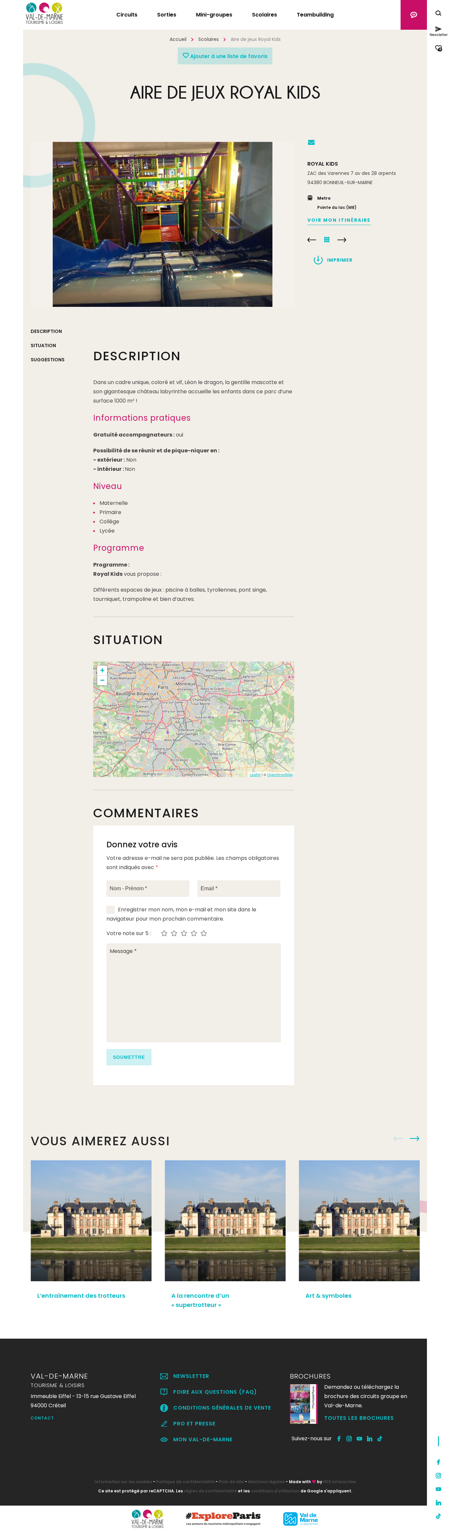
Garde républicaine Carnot (311, 240)
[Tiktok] (438, 1516)
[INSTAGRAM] (349, 1438)
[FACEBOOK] (339, 1438)
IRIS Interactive (339, 1481)
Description (46, 331)
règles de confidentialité (210, 1491)
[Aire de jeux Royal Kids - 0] (162, 224)
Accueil (178, 39)
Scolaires (264, 14)
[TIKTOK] (380, 1438)
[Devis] (414, 15)
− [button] (102, 680)
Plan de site (231, 1481)
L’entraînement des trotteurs (81, 1295)
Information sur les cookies (123, 1481)
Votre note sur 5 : (128, 933)
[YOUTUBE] (359, 1438)
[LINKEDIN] (370, 1438)
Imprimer (339, 260)
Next (414, 1138)
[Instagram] (438, 1475)
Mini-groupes (214, 14)
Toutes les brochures (359, 1418)
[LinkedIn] (438, 1502)
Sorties (166, 14)
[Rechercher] (438, 14)
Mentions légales (266, 1481)
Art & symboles (328, 1295)
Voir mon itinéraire (339, 220)
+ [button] (102, 670)
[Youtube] (438, 1489)
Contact (42, 1418)
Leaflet (255, 774)
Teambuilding (315, 14)
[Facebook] (438, 1462)
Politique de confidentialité (185, 1481)
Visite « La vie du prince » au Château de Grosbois (341, 240)
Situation (43, 345)
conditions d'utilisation (275, 1491)
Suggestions (48, 359)
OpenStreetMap (280, 774)
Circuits (126, 14)
